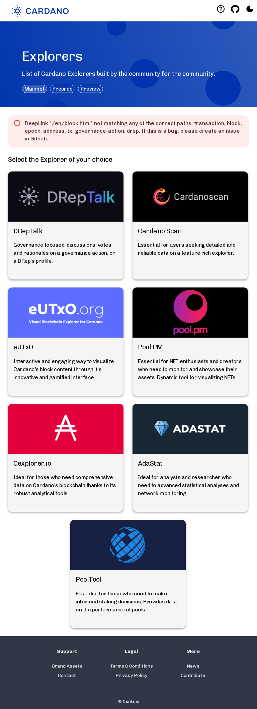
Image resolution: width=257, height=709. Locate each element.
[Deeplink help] (220, 9)
